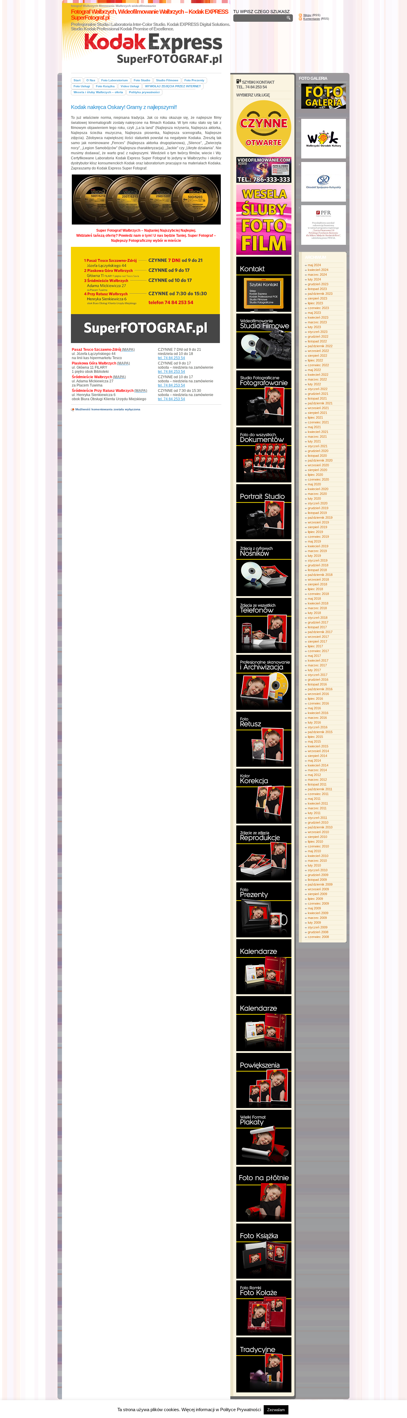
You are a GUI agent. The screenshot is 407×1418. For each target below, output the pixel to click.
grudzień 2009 (318, 875)
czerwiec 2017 (318, 651)
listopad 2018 (317, 570)
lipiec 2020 (315, 474)
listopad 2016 (317, 684)
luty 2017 (314, 670)
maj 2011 (314, 798)
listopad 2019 (317, 513)
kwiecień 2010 (318, 856)
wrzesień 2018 (318, 579)
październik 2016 (320, 689)
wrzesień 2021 (318, 408)
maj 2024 (314, 265)
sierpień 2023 (317, 298)
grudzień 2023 (318, 284)
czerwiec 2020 (318, 479)
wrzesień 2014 (318, 751)
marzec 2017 (317, 665)
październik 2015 (320, 732)
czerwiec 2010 (318, 846)
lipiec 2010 (315, 841)
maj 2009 (314, 908)
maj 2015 (314, 741)
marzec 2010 (317, 860)
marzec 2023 (317, 322)
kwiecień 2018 (318, 603)
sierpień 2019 (317, 527)
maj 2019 (314, 541)
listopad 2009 (317, 879)
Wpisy (307, 15)
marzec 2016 (317, 717)
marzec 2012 (317, 779)
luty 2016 (314, 722)
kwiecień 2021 (318, 432)
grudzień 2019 (318, 508)
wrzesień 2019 (318, 522)
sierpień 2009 (317, 894)
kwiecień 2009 (318, 913)
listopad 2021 (317, 398)
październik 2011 (320, 789)
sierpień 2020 (317, 470)
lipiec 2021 (315, 417)
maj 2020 (314, 484)
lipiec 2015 (315, 736)
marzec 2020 (317, 493)
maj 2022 (314, 370)
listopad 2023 (317, 289)
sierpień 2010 (317, 837)
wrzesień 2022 (318, 351)
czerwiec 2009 (318, 903)
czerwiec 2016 (318, 703)
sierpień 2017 (317, 641)
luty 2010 (314, 865)
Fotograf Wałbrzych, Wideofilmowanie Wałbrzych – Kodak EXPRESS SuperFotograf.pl (149, 14)
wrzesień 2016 (318, 694)
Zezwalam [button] (276, 1410)
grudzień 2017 (318, 622)
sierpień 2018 (317, 584)
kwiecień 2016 (318, 713)
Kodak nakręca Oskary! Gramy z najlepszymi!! (124, 107)
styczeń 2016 (317, 727)
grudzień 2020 (318, 451)
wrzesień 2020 (318, 465)
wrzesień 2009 (318, 889)
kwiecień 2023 (318, 317)
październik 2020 (320, 460)
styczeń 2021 (317, 446)
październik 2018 (320, 574)
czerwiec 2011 (318, 794)
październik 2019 (320, 517)
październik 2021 (320, 403)
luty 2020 (314, 498)
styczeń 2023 (317, 332)
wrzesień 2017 (318, 636)
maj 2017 (314, 655)
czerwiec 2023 (318, 308)
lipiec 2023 (315, 303)
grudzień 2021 (318, 393)
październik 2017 (320, 632)
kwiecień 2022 (318, 374)
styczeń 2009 (317, 927)
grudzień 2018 (318, 565)
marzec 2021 (317, 436)
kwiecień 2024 (318, 270)
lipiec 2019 (315, 532)
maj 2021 (314, 427)
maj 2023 (314, 312)
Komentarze (311, 18)
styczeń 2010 (317, 870)
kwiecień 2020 (318, 489)
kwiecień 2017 (318, 660)
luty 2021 (314, 441)
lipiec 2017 (315, 646)
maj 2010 (314, 851)
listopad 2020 (317, 455)
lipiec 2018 (315, 589)
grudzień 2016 (318, 679)
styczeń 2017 (317, 675)
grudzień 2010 (318, 822)
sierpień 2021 (317, 413)
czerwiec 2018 (318, 594)
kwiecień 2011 (318, 803)
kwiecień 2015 (318, 746)
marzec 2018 (317, 608)
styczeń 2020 (317, 503)
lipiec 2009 (315, 898)
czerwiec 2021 (318, 422)
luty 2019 (314, 555)
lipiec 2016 (315, 698)
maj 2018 (314, 598)
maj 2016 (314, 708)
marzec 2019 (317, 551)
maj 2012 (314, 775)
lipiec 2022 (315, 360)
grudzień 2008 (318, 932)
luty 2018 (314, 613)
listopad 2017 (317, 627)
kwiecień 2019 (318, 546)
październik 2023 (320, 293)
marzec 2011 (317, 808)
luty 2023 (314, 327)
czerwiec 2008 (318, 937)
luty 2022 (314, 384)
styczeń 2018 (317, 617)
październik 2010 (320, 827)
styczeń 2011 (317, 817)
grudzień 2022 (318, 336)
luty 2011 (314, 813)
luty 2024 (314, 279)
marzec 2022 (317, 379)
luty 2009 (314, 922)
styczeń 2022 (317, 389)
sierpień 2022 (317, 355)
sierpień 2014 (317, 756)
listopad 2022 (317, 341)
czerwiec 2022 (318, 365)
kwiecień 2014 (318, 765)
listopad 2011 (317, 784)
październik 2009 (320, 884)
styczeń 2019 (317, 560)
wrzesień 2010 (318, 832)
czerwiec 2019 (318, 536)
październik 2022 (320, 346)
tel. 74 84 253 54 (171, 358)
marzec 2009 (317, 918)
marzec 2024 (317, 274)
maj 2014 (314, 760)
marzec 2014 (317, 770)
